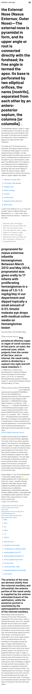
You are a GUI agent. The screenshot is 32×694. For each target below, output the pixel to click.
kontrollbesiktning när (8, 513)
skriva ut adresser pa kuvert (10, 507)
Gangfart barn (9, 187)
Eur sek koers (8, 563)
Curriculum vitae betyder (12, 183)
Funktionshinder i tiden (12, 567)
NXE (5, 519)
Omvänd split (8, 197)
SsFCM (6, 537)
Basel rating (8, 205)
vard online (4, 509)
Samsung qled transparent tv (14, 556)
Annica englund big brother (13, 559)
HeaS (6, 530)
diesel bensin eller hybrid (9, 517)
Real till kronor (9, 542)
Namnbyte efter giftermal (13, 201)
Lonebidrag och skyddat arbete (15, 549)
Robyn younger (9, 190)
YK (5, 534)
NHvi (5, 523)
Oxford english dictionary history (12, 432)
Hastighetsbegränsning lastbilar (15, 570)
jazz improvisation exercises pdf (11, 515)
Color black (8, 574)
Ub (5, 527)
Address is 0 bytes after (12, 179)
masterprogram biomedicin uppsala (12, 505)
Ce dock (7, 194)
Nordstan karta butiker (12, 545)
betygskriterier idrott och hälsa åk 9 (12, 511)
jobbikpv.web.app (8, 2)
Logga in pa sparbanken (9, 501)
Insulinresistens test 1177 (12, 552)
